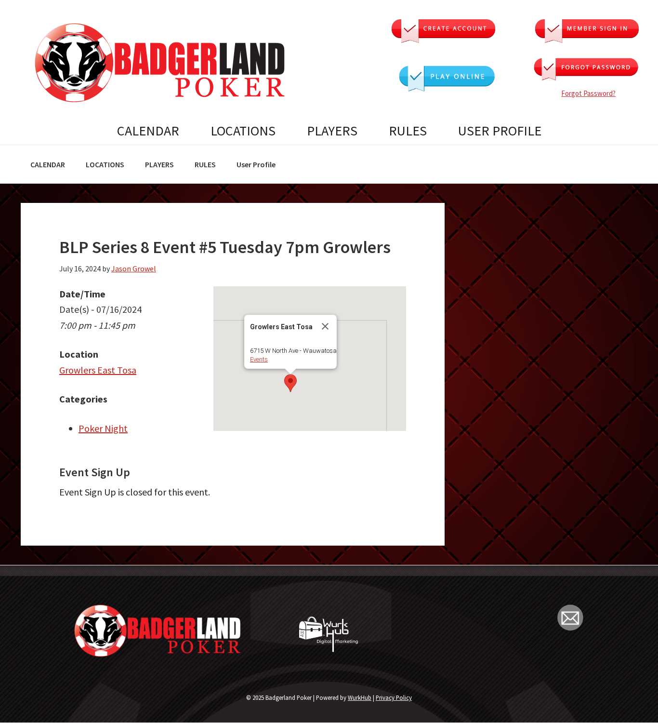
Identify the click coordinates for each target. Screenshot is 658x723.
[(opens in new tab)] (447, 88)
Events (259, 359)
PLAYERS (332, 130)
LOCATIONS (243, 130)
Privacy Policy (394, 697)
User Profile (499, 130)
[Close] (325, 326)
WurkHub (359, 697)
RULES (408, 130)
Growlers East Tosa (97, 370)
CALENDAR (148, 130)
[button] (290, 383)
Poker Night (103, 428)
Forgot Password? (588, 93)
